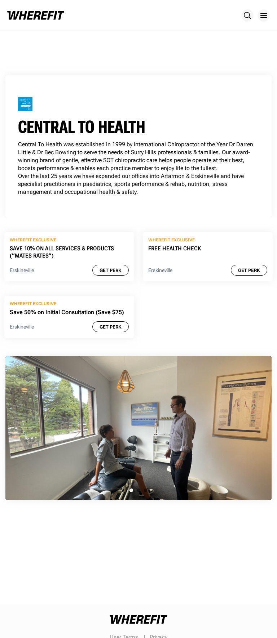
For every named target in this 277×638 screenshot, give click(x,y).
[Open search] (247, 15)
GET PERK (111, 270)
